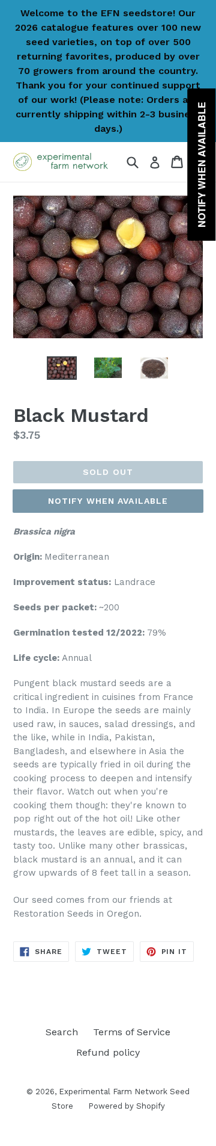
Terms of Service (131, 1032)
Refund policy (108, 1052)
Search (62, 1032)
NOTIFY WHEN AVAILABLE (108, 501)
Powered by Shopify (126, 1105)
